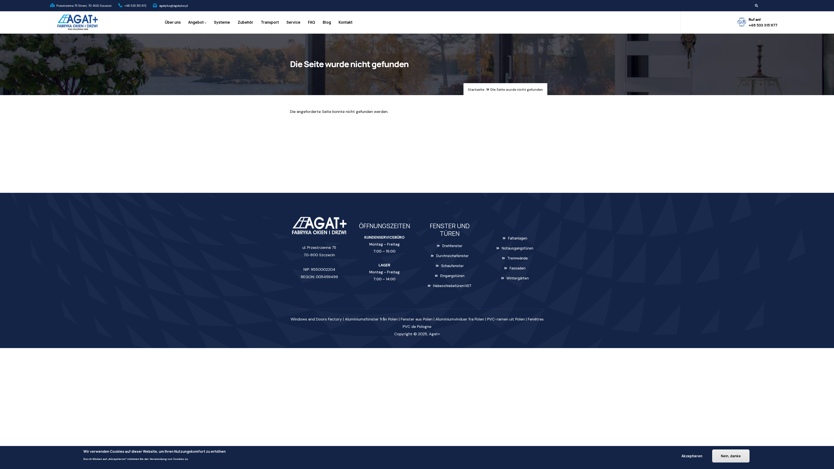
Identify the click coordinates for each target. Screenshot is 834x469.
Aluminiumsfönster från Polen (371, 319)
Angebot (196, 22)
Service (293, 22)
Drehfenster (452, 245)
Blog (327, 22)
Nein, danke (731, 456)
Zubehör (245, 22)
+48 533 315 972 (135, 6)
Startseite (476, 89)
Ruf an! (755, 19)
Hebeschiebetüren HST (452, 285)
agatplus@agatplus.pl (173, 6)
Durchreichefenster (452, 255)
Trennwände (517, 258)
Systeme (222, 22)
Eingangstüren (452, 275)
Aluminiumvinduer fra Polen (459, 319)
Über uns (173, 22)
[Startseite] (77, 22)
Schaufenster (452, 265)
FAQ (311, 22)
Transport (270, 22)
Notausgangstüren (517, 248)
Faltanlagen (517, 238)
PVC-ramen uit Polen (506, 319)
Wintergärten (517, 278)
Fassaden (517, 268)
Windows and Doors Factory (316, 319)
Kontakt (345, 22)
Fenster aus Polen (416, 319)
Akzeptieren (692, 456)
